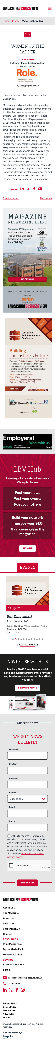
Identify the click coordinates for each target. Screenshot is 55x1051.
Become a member (13, 964)
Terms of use (9, 1010)
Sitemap (7, 1017)
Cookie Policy (9, 1007)
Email (12, 807)
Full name (13, 749)
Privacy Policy (10, 1003)
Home (6, 21)
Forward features (12, 954)
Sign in (7, 969)
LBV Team (9, 923)
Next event (46, 198)
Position (13, 764)
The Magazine (11, 913)
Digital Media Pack (13, 949)
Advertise (8, 918)
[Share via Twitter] (28, 188)
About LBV (9, 907)
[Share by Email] (40, 188)
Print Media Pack (12, 944)
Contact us (9, 934)
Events (15, 21)
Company (13, 778)
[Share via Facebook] (34, 188)
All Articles (8, 1014)
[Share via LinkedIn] (22, 188)
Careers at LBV (11, 928)
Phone (12, 821)
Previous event (11, 198)
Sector (12, 792)
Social (27, 34)
